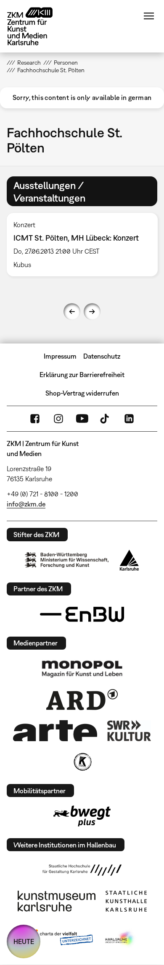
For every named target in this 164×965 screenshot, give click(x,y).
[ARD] (82, 699)
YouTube (82, 418)
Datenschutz (101, 356)
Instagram (58, 418)
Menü (148, 16)
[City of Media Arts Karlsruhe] (120, 938)
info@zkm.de (26, 504)
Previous (71, 311)
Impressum (60, 356)
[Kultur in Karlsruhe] (82, 761)
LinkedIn (129, 418)
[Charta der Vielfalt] (60, 938)
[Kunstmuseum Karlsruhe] (56, 901)
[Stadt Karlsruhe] (129, 560)
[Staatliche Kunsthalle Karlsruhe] (126, 901)
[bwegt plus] (82, 815)
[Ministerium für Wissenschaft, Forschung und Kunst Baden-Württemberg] (67, 560)
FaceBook (34, 418)
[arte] (55, 730)
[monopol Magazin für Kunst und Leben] (82, 668)
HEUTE (23, 941)
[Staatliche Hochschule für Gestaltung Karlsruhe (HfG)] (82, 870)
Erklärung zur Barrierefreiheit (82, 374)
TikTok (105, 418)
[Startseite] (36, 26)
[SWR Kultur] (129, 730)
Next (92, 311)
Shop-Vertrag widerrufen (82, 393)
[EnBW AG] (82, 614)
